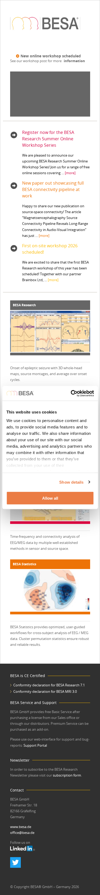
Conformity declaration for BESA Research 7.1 (49, 685)
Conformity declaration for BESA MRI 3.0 (45, 691)
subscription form (67, 775)
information (74, 60)
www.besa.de (20, 826)
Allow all (50, 498)
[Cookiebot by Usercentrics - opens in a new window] (71, 393)
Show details (71, 482)
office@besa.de (22, 832)
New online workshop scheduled (51, 55)
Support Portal (35, 745)
